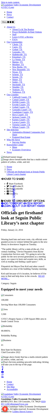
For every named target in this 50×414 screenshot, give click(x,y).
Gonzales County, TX (22, 109)
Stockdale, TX (18, 84)
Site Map (11, 387)
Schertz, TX (17, 74)
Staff (14, 34)
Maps (14, 147)
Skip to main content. (10, 2)
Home (9, 12)
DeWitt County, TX (21, 102)
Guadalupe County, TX (22, 112)
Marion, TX (17, 62)
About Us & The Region (23, 29)
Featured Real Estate (21, 137)
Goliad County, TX (20, 107)
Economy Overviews (21, 150)
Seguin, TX (17, 77)
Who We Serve (13, 140)
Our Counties (12, 94)
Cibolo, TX (17, 44)
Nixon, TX (17, 72)
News (9, 14)
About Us (11, 27)
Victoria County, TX (21, 124)
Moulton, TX (18, 64)
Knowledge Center (15, 145)
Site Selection (13, 129)
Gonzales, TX (18, 52)
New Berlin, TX (19, 67)
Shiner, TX (17, 79)
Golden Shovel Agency (22, 411)
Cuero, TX (17, 47)
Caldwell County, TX (21, 97)
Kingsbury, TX (19, 57)
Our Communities (14, 42)
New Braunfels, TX (21, 69)
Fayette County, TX (21, 104)
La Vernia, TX (18, 59)
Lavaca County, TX (21, 122)
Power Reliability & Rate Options (27, 32)
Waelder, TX (17, 87)
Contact (10, 17)
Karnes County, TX (21, 119)
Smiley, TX (17, 82)
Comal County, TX (20, 99)
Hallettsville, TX (19, 54)
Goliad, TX (17, 49)
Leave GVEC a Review (22, 37)
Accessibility (12, 389)
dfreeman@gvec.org (19, 404)
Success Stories (19, 142)
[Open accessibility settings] (5, 409)
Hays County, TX (20, 114)
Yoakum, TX (18, 89)
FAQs (15, 39)
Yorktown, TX (18, 92)
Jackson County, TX (21, 117)
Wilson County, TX (20, 127)
